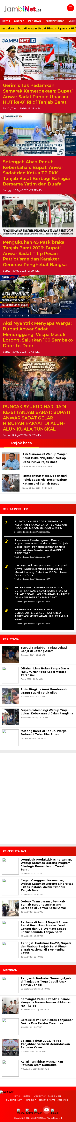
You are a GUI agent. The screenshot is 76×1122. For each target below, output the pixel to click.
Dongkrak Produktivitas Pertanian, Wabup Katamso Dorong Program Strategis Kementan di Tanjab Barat (46, 864)
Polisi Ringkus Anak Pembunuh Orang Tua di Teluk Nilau (44, 691)
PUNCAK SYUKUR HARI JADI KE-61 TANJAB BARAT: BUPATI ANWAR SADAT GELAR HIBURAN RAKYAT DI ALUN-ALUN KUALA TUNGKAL (36, 418)
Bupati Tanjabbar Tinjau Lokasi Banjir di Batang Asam (44, 649)
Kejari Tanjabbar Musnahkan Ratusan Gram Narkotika (42, 1063)
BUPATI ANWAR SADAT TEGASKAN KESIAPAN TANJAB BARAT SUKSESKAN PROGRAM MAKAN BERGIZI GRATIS (41, 525)
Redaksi (26, 1095)
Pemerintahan (55, 20)
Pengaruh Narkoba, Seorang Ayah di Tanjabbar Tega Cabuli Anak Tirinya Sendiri (46, 981)
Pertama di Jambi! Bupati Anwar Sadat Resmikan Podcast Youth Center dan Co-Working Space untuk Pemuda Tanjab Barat (44, 927)
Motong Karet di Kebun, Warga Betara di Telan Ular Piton (43, 732)
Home (6, 20)
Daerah (19, 20)
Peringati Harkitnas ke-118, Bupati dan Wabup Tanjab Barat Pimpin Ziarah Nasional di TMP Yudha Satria (46, 948)
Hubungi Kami (14, 1099)
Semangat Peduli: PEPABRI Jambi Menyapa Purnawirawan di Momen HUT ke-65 (46, 1002)
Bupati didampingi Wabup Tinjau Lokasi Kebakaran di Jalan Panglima (47, 712)
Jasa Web (62, 1099)
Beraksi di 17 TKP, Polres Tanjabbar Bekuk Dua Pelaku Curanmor (47, 1021)
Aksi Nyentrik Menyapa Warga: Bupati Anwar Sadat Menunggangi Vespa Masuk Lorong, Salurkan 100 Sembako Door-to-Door (38, 334)
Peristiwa (34, 20)
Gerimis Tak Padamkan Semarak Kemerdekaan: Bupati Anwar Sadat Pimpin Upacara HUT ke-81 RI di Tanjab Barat (38, 94)
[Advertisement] (38, 800)
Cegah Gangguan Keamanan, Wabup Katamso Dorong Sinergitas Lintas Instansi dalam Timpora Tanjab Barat (47, 885)
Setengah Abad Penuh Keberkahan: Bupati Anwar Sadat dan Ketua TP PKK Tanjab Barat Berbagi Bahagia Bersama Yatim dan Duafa (36, 173)
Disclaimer (40, 1095)
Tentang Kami (47, 1099)
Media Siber (54, 1095)
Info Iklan (31, 1099)
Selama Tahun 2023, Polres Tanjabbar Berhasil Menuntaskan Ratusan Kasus (45, 1044)
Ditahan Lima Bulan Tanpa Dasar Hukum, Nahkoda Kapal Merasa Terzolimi (45, 672)
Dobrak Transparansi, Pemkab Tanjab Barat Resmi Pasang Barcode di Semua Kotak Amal (43, 905)
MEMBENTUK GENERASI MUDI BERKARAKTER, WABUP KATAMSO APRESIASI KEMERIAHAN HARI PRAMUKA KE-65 (41, 614)
